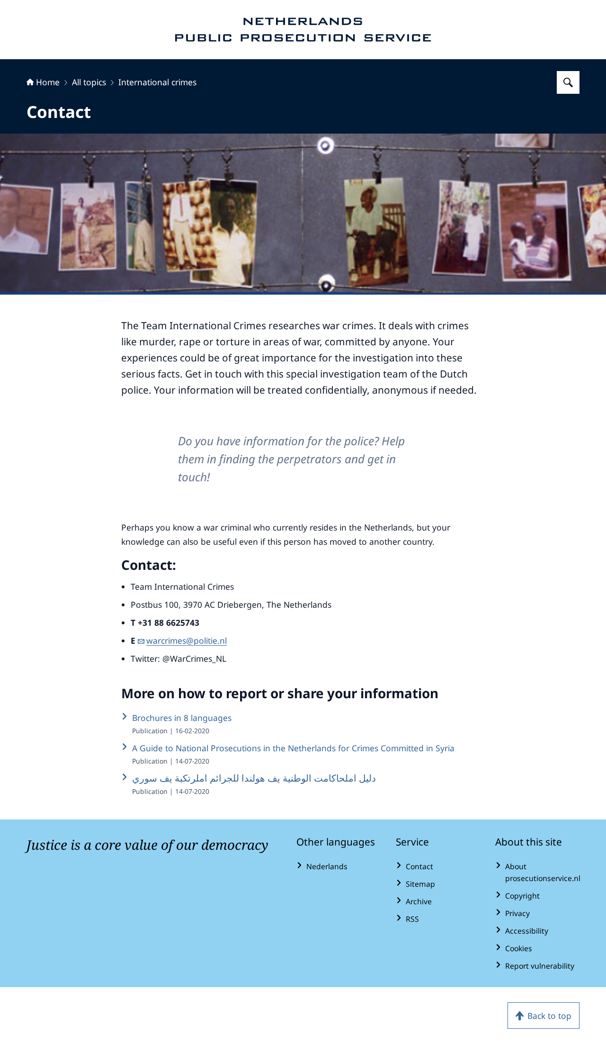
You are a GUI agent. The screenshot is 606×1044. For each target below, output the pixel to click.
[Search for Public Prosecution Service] (568, 82)
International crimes (157, 82)
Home (48, 82)
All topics (89, 82)
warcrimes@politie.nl (186, 640)
